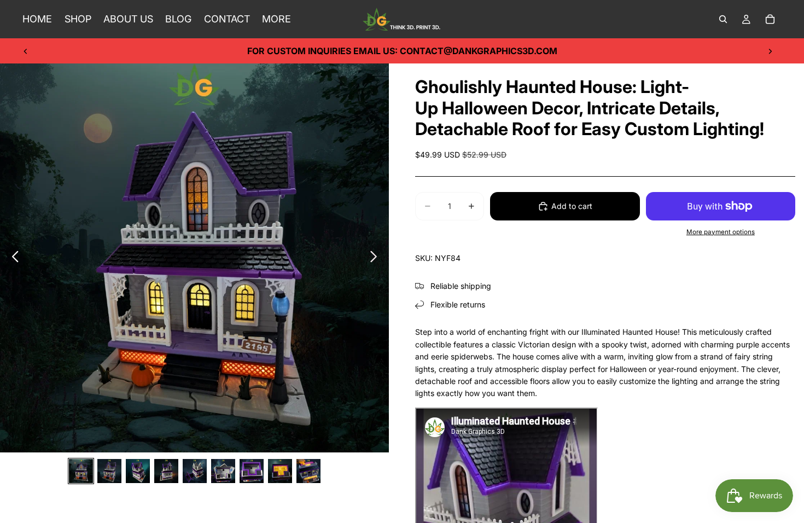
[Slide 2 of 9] (109, 471)
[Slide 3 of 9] (138, 471)
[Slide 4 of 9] (166, 471)
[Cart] (770, 19)
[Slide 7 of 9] (252, 471)
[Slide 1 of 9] (81, 471)
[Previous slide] (26, 51)
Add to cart (571, 206)
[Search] (723, 19)
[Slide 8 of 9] (280, 471)
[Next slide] (770, 51)
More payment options (720, 232)
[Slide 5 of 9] (195, 471)
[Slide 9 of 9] (308, 471)
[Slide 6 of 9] (223, 471)
